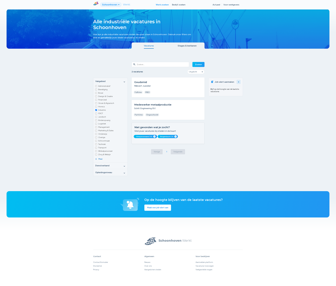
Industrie (102, 110)
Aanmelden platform (204, 262)
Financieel (102, 100)
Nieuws (147, 262)
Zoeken (198, 64)
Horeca (101, 107)
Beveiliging (102, 89)
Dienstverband (110, 165)
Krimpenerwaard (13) (146, 136)
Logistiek (102, 124)
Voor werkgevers (231, 4)
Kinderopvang (104, 120)
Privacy (96, 270)
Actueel (216, 4)
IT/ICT (100, 113)
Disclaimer (97, 266)
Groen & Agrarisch (106, 103)
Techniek (102, 144)
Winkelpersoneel (105, 151)
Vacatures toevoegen (205, 266)
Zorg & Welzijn (104, 154)
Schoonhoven (110, 4)
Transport (102, 148)
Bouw (100, 93)
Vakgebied (110, 81)
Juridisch (102, 117)
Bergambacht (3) (168, 136)
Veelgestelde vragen (204, 270)
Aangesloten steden (152, 270)
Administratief (104, 86)
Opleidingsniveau (110, 172)
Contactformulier (100, 262)
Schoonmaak (104, 141)
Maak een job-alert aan (157, 207)
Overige (101, 137)
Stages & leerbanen (187, 45)
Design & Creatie (105, 96)
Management (104, 127)
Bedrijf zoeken (178, 4)
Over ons (148, 266)
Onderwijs (102, 134)
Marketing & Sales (106, 130)
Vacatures (149, 45)
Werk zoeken (162, 4)
